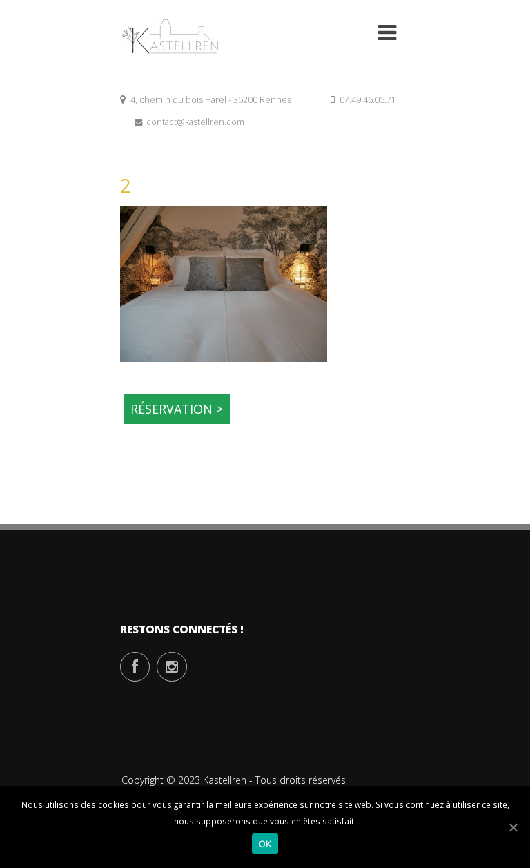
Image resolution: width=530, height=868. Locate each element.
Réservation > (176, 409)
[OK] (513, 827)
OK (265, 843)
